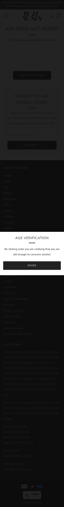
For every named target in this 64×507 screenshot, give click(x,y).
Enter (32, 265)
